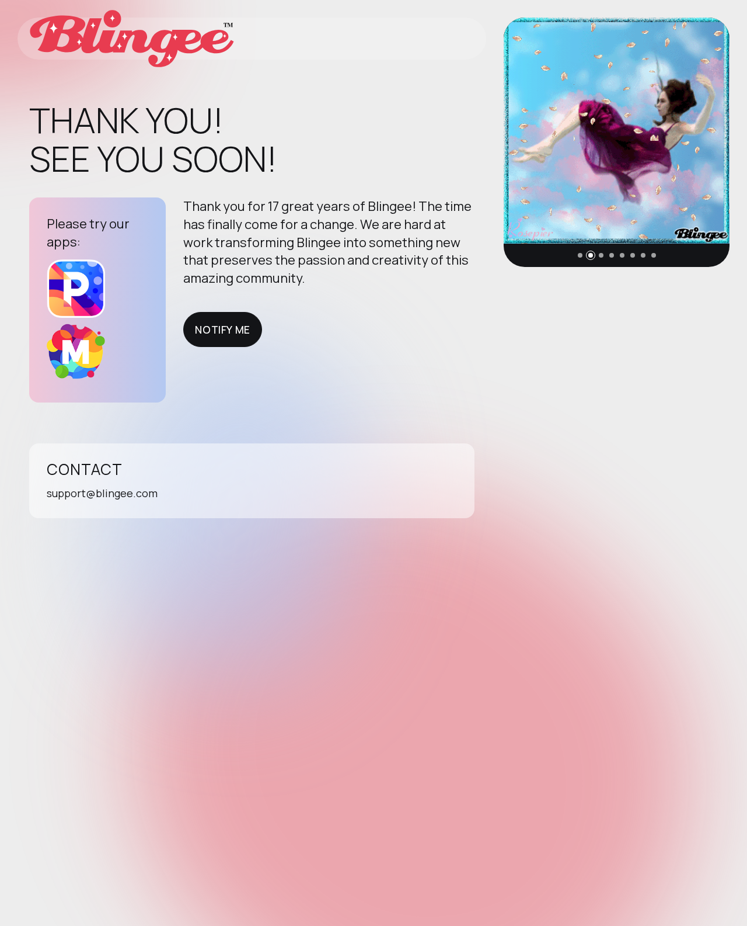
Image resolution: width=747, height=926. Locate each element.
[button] (580, 255)
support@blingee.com (102, 493)
